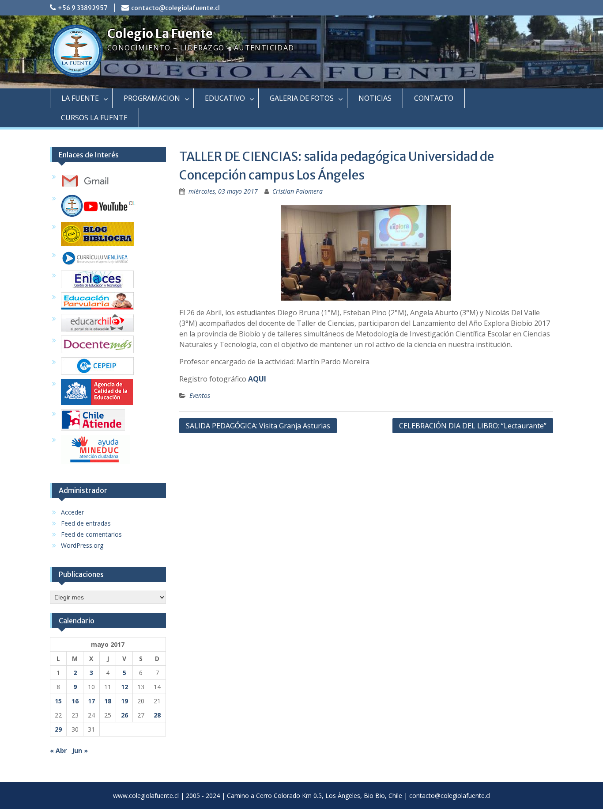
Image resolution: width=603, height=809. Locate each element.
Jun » (80, 750)
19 (124, 701)
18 (107, 701)
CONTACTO (433, 98)
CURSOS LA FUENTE (94, 117)
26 (124, 715)
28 (157, 715)
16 (75, 701)
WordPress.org (82, 545)
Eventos (199, 395)
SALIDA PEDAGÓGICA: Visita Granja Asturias (258, 426)
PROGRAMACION (152, 98)
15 (58, 701)
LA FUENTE (80, 98)
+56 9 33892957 (83, 8)
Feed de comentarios (91, 534)
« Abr (58, 750)
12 (124, 687)
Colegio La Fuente (160, 34)
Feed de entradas (86, 523)
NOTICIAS (375, 98)
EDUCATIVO (225, 98)
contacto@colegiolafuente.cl (175, 8)
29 (58, 729)
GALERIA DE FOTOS (302, 98)
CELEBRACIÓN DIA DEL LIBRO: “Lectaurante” (472, 426)
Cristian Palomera (297, 191)
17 (91, 701)
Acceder (72, 512)
